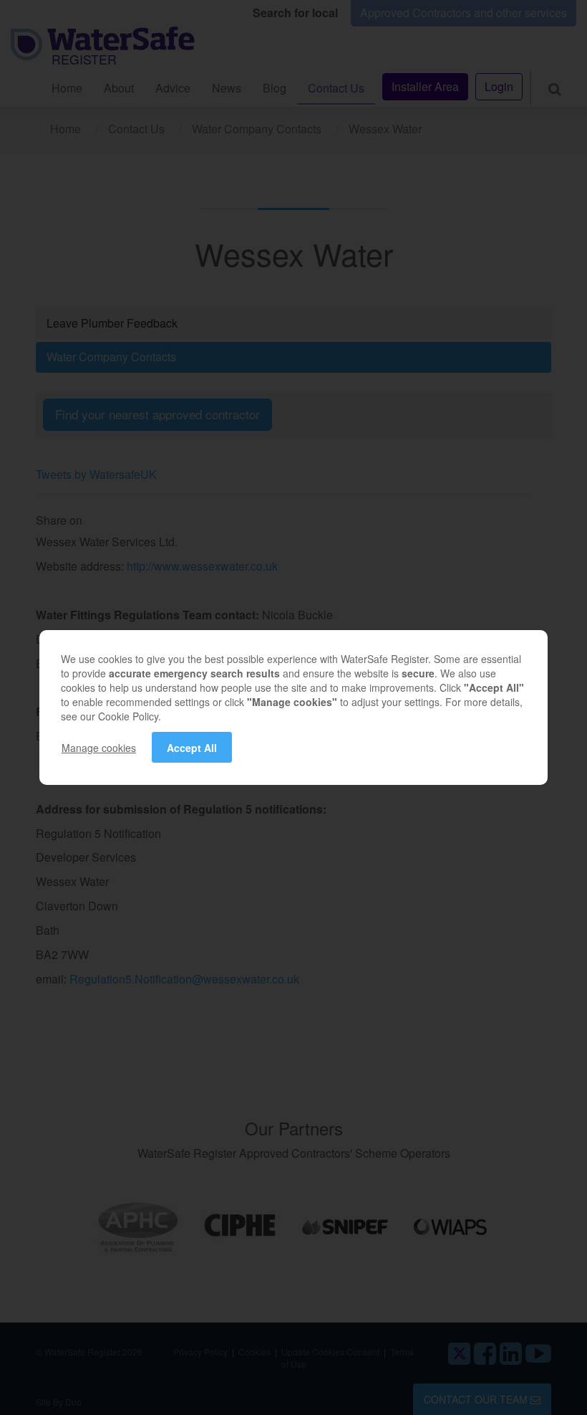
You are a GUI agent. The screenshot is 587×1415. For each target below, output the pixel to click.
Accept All (192, 747)
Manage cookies (99, 747)
